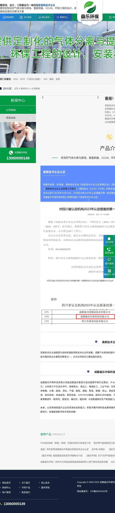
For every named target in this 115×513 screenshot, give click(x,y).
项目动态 (11, 118)
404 (45, 79)
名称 (58, 79)
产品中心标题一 (34, 79)
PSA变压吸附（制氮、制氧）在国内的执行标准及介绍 (65, 443)
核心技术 (46, 17)
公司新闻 (35, 88)
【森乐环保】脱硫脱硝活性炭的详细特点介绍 (61, 455)
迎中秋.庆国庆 (98, 449)
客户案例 (6, 492)
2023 (22, 79)
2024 (15, 79)
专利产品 (26, 487)
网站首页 (10, 17)
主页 (16, 88)
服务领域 (45, 487)
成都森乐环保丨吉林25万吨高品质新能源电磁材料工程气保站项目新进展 (74, 462)
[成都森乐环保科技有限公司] (89, 13)
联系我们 (26, 492)
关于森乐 (28, 17)
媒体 (51, 79)
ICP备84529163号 (99, 491)
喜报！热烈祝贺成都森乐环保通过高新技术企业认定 (64, 449)
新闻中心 (64, 17)
